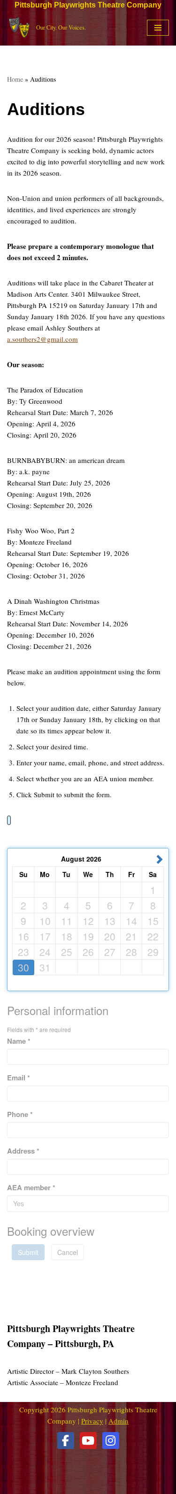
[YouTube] (88, 1440)
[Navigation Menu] (158, 28)
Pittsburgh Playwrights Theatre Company (88, 5)
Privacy (92, 1420)
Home (15, 79)
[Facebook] (65, 1440)
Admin (118, 1420)
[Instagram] (110, 1440)
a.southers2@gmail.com (42, 339)
